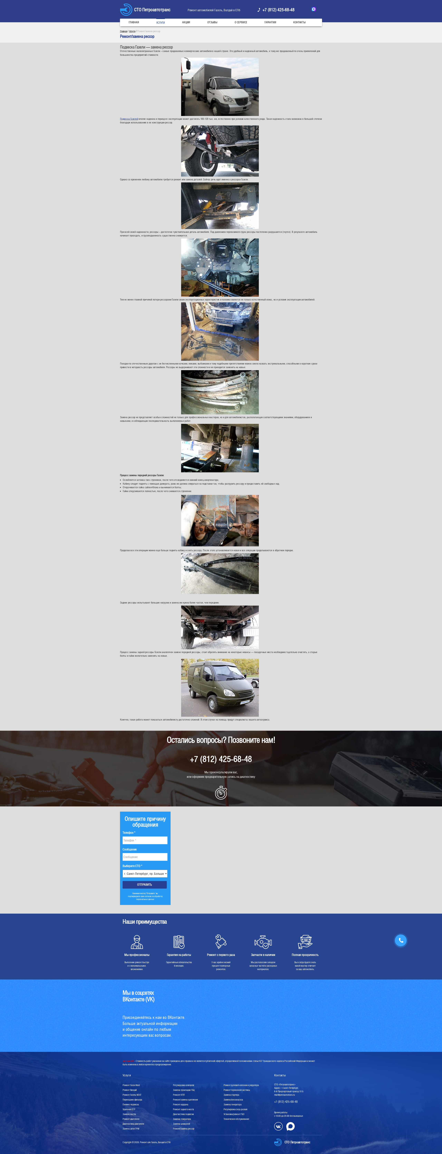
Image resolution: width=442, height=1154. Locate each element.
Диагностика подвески (183, 1114)
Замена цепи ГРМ (131, 1128)
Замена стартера (231, 1094)
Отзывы (212, 22)
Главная (134, 22)
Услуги (160, 22)
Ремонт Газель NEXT (132, 1094)
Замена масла (129, 1114)
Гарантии (270, 22)
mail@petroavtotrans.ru (284, 1094)
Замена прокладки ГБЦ (184, 1090)
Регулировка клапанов (183, 1085)
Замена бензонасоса (233, 1099)
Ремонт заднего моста (183, 1109)
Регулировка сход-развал (235, 1109)
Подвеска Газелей (129, 118)
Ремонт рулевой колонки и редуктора (241, 1085)
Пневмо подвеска (131, 1104)
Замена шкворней (181, 1123)
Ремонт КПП (179, 1094)
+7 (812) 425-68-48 (278, 9)
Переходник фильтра (132, 1099)
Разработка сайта (131, 1144)
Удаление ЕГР (129, 1109)
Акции (186, 22)
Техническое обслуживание (236, 1119)
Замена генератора (182, 1119)
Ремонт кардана (180, 1104)
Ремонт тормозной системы (237, 1090)
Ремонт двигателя (131, 1119)
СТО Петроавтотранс (152, 9)
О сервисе (241, 22)
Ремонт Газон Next (131, 1085)
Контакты (299, 22)
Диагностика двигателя (133, 1123)
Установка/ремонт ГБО (234, 1114)
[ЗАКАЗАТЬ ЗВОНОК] (400, 941)
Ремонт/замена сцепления (185, 1099)
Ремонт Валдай (130, 1090)
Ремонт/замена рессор (183, 1128)
